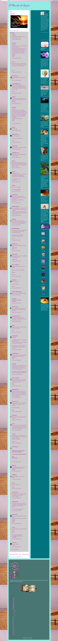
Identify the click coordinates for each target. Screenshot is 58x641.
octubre (12, 613)
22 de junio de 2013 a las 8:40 (16, 430)
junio (11, 620)
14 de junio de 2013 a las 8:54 (16, 240)
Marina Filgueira (14, 335)
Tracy (13, 127)
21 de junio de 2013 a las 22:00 (16, 411)
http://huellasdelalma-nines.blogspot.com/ (45, 259)
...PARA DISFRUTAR (15, 83)
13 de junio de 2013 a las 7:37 (16, 157)
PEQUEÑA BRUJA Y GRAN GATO (46, 282)
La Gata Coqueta (14, 446)
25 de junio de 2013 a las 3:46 (16, 510)
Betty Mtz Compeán (15, 206)
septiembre (12, 615)
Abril (13, 160)
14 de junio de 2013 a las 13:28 (16, 276)
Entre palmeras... (14, 401)
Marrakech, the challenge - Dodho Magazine (46, 268)
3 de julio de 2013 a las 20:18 (16, 546)
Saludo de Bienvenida (46, 261)
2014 (12, 607)
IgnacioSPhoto (44, 265)
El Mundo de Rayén (19, 5)
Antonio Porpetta (14, 492)
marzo (12, 625)
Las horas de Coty (46, 254)
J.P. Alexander (14, 75)
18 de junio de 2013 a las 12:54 (16, 349)
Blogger (33, 637)
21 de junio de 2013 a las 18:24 (16, 397)
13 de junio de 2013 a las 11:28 (16, 202)
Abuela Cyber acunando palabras (44, 272)
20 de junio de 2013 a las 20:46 (16, 374)
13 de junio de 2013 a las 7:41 (16, 167)
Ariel (13, 171)
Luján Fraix (43, 252)
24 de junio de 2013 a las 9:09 (16, 488)
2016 (12, 604)
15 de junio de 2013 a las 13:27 (16, 294)
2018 (12, 600)
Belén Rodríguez (14, 353)
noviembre (12, 612)
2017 (12, 602)
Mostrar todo (47, 295)
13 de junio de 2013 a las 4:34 (16, 123)
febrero (12, 627)
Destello (43, 286)
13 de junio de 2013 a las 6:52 (16, 142)
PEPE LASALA (14, 389)
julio (11, 618)
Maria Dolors (14, 514)
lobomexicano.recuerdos (15, 316)
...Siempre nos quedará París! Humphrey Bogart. (45, 234)
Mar (12, 325)
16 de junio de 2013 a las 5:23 (16, 312)
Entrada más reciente (13, 554)
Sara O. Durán (14, 194)
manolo (13, 433)
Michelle (13, 34)
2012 (12, 630)
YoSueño (13, 465)
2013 (12, 609)
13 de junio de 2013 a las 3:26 (16, 103)
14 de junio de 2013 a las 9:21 (16, 250)
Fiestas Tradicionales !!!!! (46, 274)
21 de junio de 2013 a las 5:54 (16, 385)
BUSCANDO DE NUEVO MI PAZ (46, 248)
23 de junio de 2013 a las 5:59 (16, 471)
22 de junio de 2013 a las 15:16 (16, 461)
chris (12, 527)
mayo (12, 622)
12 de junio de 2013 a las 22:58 (16, 80)
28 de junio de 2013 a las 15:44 (16, 538)
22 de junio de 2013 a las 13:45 (16, 443)
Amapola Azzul (14, 134)
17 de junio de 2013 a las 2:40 (16, 332)
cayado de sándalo (44, 231)
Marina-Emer (14, 243)
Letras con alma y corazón (44, 246)
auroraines (13, 542)
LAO (13, 185)
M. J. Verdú (13, 415)
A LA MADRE (46, 287)
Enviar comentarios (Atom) (18, 556)
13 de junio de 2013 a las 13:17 (16, 224)
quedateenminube (14, 501)
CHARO (13, 219)
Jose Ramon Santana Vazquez (16, 291)
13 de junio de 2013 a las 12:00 (16, 215)
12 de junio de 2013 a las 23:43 (16, 93)
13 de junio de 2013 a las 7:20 (16, 149)
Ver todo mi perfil (43, 31)
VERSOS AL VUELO (45, 239)
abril (11, 623)
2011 (12, 632)
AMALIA (13, 280)
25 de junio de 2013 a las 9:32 (16, 523)
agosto (12, 617)
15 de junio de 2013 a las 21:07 (16, 303)
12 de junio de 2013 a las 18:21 (16, 39)
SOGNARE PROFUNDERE (44, 279)
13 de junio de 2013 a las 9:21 (16, 181)
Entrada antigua (25, 554)
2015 (12, 605)
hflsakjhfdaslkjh (44, 292)
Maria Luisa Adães (15, 264)
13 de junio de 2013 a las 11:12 (16, 191)
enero (12, 628)
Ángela (13, 96)
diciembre (12, 610)
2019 (12, 599)
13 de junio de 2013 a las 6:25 (16, 130)
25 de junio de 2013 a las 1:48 (16, 497)
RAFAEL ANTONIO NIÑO (46, 241)
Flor (12, 61)
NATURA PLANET (15, 228)
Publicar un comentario (14, 549)
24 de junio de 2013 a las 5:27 (16, 479)
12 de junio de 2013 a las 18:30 (16, 58)
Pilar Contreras (14, 306)
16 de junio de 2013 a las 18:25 (16, 321)
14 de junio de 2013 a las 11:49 (16, 261)
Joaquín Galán (14, 254)
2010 (12, 634)
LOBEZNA (13, 474)
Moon (13, 482)
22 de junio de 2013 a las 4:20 (16, 419)
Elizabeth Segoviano (15, 152)
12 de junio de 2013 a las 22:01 (16, 72)
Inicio (20, 554)
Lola (12, 423)
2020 (12, 597)
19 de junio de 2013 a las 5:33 (16, 360)
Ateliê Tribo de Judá (15, 377)
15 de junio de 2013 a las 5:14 (16, 287)
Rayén (46, 12)
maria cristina (14, 145)
